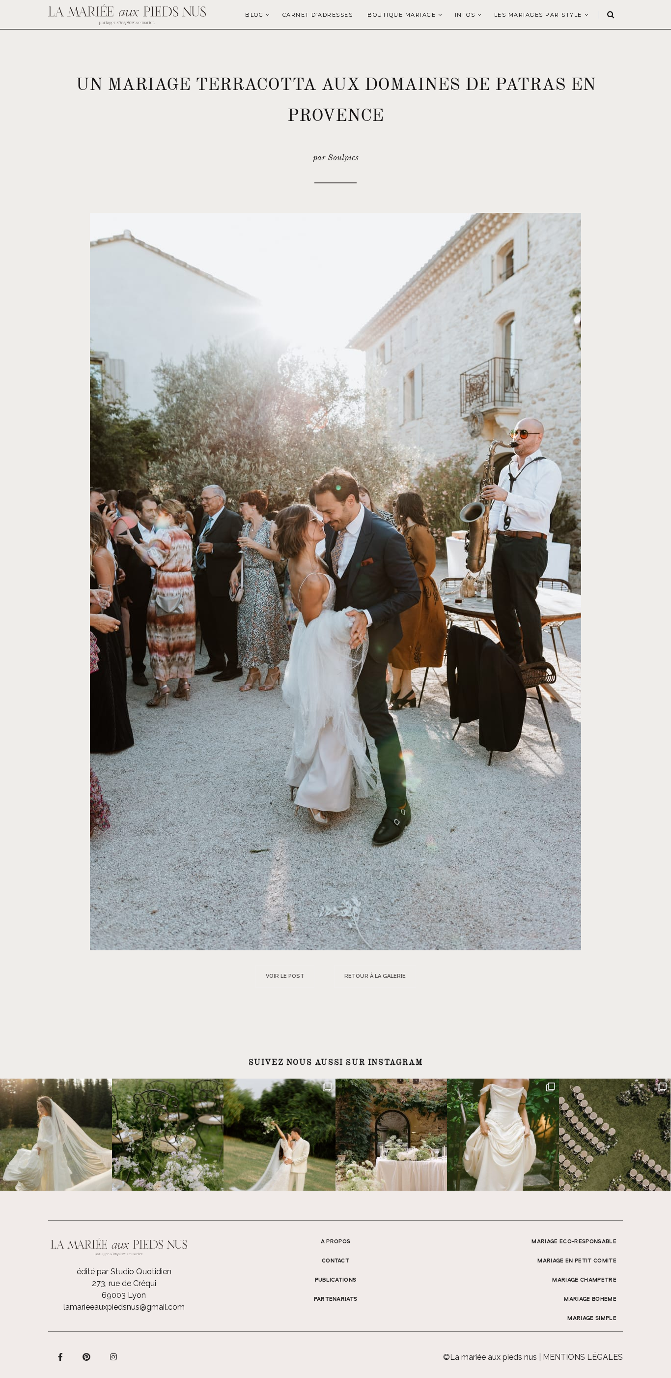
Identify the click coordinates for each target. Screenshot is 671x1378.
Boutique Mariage (401, 14)
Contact (335, 1261)
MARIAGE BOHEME (590, 1299)
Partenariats (336, 1299)
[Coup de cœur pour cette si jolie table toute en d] (391, 1135)
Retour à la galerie (375, 976)
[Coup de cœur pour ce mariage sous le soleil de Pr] (503, 1135)
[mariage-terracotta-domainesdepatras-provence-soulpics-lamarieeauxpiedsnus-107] (335, 581)
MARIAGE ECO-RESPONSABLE (573, 1241)
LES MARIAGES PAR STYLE (538, 14)
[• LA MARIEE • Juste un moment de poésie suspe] (56, 1135)
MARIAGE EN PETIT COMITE (576, 1261)
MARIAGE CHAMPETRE (584, 1280)
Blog (254, 14)
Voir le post (285, 976)
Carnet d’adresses (317, 14)
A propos (336, 1241)
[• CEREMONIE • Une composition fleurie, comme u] (168, 1135)
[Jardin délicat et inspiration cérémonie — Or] (615, 1135)
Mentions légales (583, 1357)
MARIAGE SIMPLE (591, 1318)
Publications (336, 1280)
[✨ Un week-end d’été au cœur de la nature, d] (280, 1135)
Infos (465, 14)
